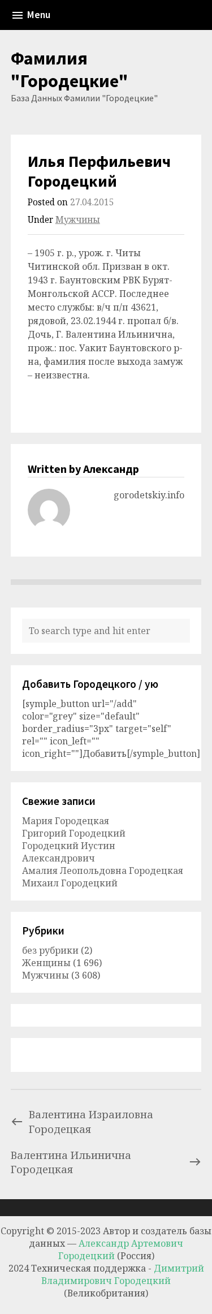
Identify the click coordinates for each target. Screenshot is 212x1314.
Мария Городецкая (65, 821)
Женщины (46, 963)
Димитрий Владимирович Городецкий (122, 1274)
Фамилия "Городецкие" (69, 69)
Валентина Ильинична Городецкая (71, 1162)
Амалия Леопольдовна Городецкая (102, 870)
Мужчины (77, 220)
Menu (38, 14)
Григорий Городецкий (74, 833)
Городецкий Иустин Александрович (68, 851)
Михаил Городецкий (70, 883)
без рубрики (50, 950)
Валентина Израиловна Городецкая (91, 1121)
